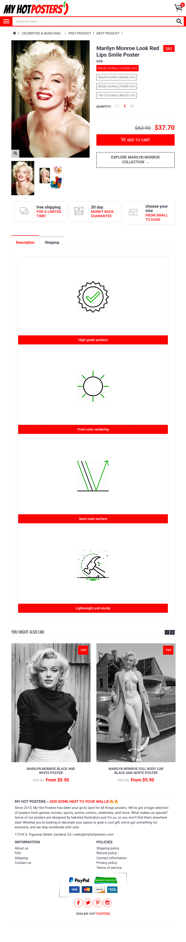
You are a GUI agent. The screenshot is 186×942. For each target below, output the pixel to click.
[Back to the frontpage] (14, 33)
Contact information (111, 858)
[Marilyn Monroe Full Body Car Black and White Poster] (136, 702)
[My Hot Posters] (35, 8)
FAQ (18, 853)
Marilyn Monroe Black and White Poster (51, 771)
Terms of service (109, 868)
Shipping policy (107, 848)
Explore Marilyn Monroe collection (135, 159)
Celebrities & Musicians (41, 33)
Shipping (21, 858)
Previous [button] (167, 632)
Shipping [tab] (52, 242)
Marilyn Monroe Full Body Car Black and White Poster (135, 771)
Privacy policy (106, 863)
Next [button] (172, 632)
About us (21, 848)
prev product (80, 33)
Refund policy (106, 853)
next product (109, 33)
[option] (22, 178)
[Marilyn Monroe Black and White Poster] (51, 702)
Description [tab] (25, 242)
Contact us (23, 863)
